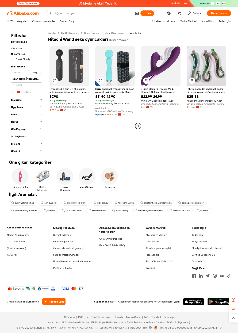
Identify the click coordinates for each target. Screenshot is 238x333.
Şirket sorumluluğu (17, 248)
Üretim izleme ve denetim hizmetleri (72, 261)
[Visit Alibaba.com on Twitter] (208, 276)
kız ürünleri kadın (74, 210)
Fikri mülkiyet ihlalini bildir (159, 261)
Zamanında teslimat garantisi (68, 248)
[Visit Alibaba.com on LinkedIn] (201, 276)
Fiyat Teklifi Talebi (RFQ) (112, 245)
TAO (146, 317)
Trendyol (156, 317)
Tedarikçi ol (198, 235)
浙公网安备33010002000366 (176, 327)
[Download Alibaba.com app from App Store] (193, 301)
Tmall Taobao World (101, 317)
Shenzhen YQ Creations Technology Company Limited (115, 111)
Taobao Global (133, 317)
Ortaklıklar (197, 261)
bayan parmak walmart (193, 203)
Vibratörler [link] (135, 33)
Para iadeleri (152, 254)
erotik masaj (122, 210)
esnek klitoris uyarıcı (77, 203)
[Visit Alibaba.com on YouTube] (222, 276)
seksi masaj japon (181, 210)
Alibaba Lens (25, 301)
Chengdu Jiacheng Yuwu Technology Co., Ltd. (161, 103)
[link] (233, 299)
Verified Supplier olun (203, 254)
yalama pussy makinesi (26, 210)
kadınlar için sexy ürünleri (150, 210)
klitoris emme (99, 210)
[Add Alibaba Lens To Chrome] (54, 301)
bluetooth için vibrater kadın (158, 203)
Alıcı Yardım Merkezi (156, 235)
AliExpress (69, 317)
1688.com (83, 317)
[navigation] (26, 93)
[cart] (180, 13)
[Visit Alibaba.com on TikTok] (229, 276)
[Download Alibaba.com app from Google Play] (219, 301)
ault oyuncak (50, 203)
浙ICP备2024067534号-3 (208, 327)
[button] (137, 13)
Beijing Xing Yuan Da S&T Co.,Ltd (66, 106)
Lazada (119, 317)
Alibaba (52, 33)
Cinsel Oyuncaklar (114, 33)
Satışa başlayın (200, 241)
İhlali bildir (151, 268)
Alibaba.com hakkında (19, 227)
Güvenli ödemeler (62, 235)
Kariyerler (12, 254)
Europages (169, 317)
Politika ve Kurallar (62, 268)
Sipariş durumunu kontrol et (207, 248)
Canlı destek (152, 241)
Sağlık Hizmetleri (70, 33)
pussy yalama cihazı (24, 203)
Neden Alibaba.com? (18, 235)
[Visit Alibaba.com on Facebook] (194, 276)
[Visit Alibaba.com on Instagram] (215, 276)
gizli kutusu (102, 203)
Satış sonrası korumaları (66, 254)
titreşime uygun (126, 203)
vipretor (204, 210)
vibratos (51, 210)
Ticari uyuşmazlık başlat (158, 248)
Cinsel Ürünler (92, 33)
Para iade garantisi (63, 241)
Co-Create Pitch (16, 241)
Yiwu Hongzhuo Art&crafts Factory (205, 103)
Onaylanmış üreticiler (110, 238)
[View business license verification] (150, 328)
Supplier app (101, 301)
